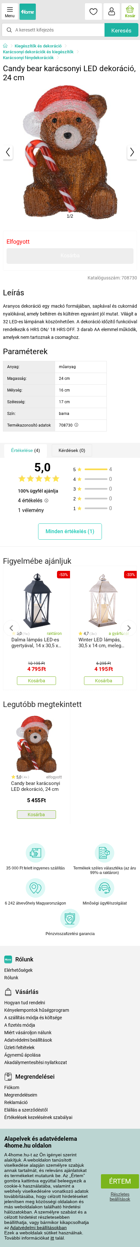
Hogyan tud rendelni (24, 1002)
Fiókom (11, 1087)
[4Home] (7, 46)
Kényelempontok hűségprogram (36, 1010)
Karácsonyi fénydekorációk (28, 57)
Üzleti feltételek (19, 1047)
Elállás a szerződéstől (26, 1110)
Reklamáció (16, 1102)
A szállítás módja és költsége (33, 1017)
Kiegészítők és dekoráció (38, 46)
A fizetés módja (19, 1025)
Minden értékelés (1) (70, 531)
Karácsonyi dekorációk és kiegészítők (38, 51)
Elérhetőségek (18, 970)
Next (128, 628)
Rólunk (11, 977)
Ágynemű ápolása (22, 1055)
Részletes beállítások (120, 1197)
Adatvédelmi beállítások (28, 1040)
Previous (11, 628)
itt (52, 1238)
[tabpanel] (70, 152)
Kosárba (70, 255)
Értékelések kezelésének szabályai (38, 1117)
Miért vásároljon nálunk (27, 1032)
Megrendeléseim (20, 1095)
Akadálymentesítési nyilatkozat (35, 1062)
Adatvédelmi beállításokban (38, 1227)
